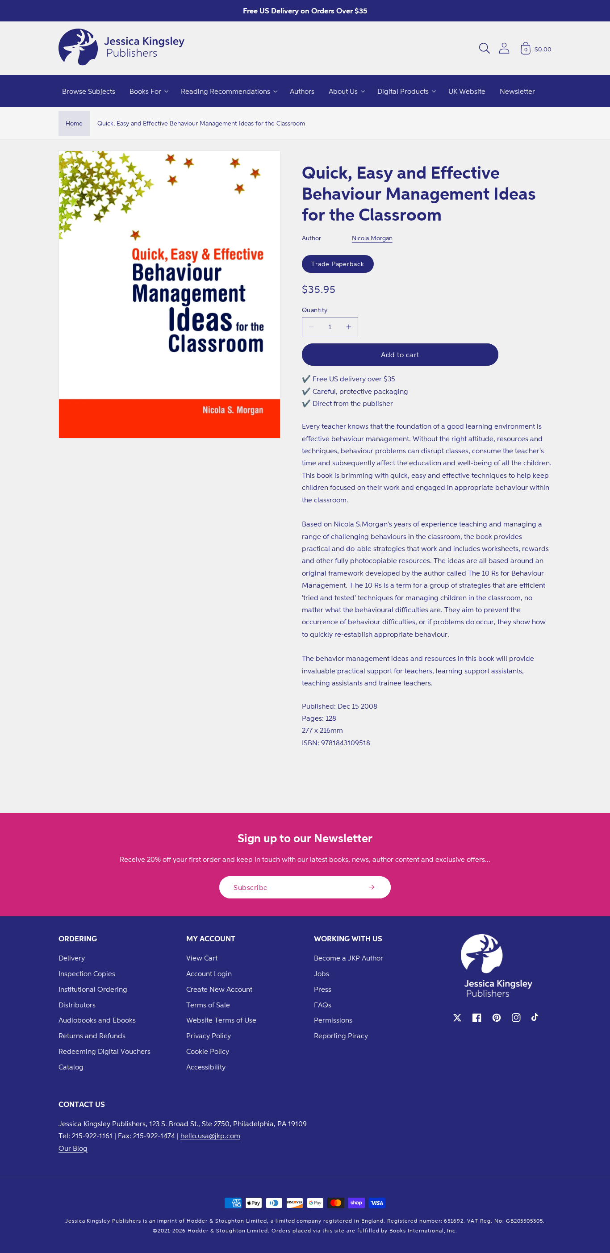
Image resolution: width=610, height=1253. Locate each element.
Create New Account (219, 989)
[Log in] (504, 48)
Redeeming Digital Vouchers (104, 1051)
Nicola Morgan (372, 238)
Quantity (315, 309)
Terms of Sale (208, 1005)
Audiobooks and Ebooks (97, 1020)
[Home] (121, 48)
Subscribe (251, 887)
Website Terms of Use (221, 1020)
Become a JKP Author (348, 958)
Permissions (333, 1020)
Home (74, 123)
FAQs (322, 1005)
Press (322, 989)
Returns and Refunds (91, 1036)
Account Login (209, 973)
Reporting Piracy (341, 1036)
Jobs (321, 973)
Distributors (77, 1005)
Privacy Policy (208, 1036)
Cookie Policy (207, 1051)
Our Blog (73, 1148)
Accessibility (206, 1067)
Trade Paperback (337, 263)
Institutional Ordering (92, 989)
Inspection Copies (86, 973)
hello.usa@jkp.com (210, 1136)
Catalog (71, 1067)
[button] (484, 48)
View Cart (201, 958)
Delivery (71, 958)
